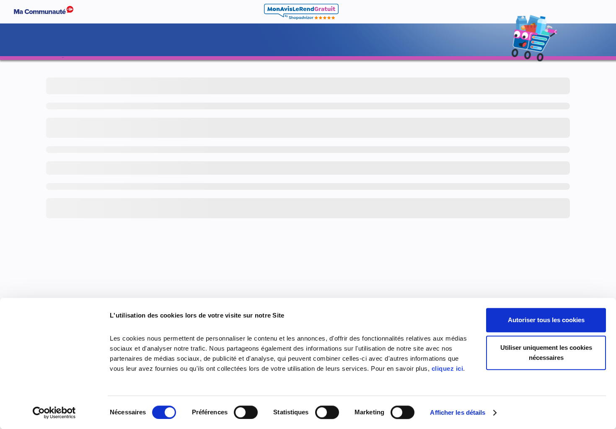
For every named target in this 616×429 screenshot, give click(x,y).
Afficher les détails (457, 412)
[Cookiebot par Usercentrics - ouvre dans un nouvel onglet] (54, 412)
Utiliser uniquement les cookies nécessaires (546, 352)
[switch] (246, 412)
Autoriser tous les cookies (546, 319)
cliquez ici (447, 368)
